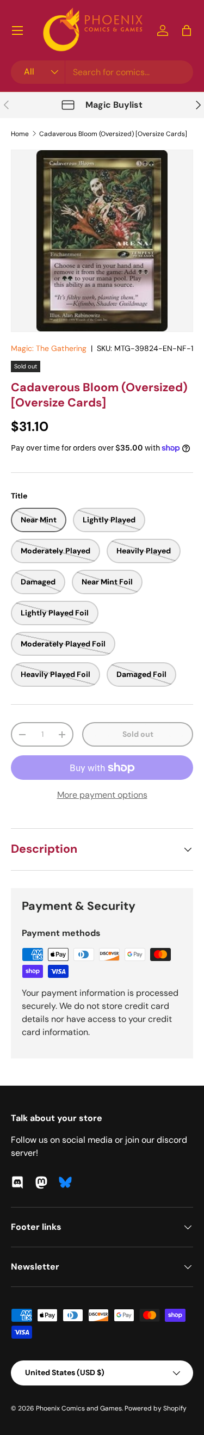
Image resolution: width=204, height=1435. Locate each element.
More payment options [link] (102, 794)
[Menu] (17, 30)
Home (20, 134)
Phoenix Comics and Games (79, 1408)
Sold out (137, 734)
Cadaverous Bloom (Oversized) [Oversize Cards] (113, 134)
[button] (187, 30)
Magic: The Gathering (48, 348)
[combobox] (102, 72)
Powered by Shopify (156, 1408)
